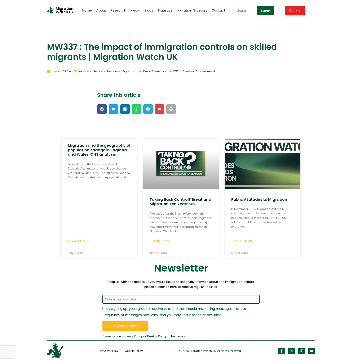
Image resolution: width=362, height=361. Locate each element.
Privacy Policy (133, 336)
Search (266, 10)
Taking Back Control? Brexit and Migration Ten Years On (180, 202)
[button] (102, 109)
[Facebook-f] (281, 351)
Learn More (79, 241)
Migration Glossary (192, 10)
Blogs (148, 10)
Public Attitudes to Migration (259, 199)
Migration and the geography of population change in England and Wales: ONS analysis (99, 150)
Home (87, 10)
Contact (218, 10)
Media (135, 10)
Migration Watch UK (65, 10)
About (101, 10)
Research (118, 10)
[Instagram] (301, 351)
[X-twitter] (291, 351)
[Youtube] (311, 351)
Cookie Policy (157, 336)
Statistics (164, 10)
